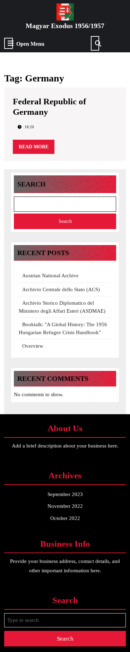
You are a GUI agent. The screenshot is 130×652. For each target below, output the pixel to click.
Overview (32, 346)
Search (31, 184)
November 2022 (65, 506)
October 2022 (65, 518)
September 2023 (65, 494)
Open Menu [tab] (30, 44)
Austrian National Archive (50, 275)
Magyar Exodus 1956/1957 (65, 25)
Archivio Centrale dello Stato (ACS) (61, 289)
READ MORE (36, 149)
